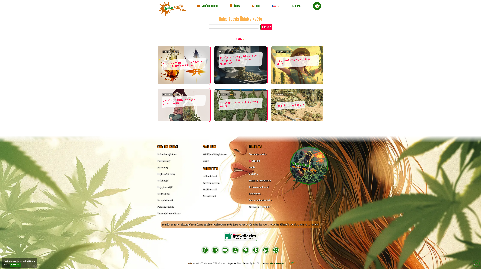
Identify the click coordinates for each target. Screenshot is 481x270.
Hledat (266, 27)
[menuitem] (275, 6)
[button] (208, 6)
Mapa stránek (277, 263)
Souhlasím (15, 265)
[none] (275, 6)
